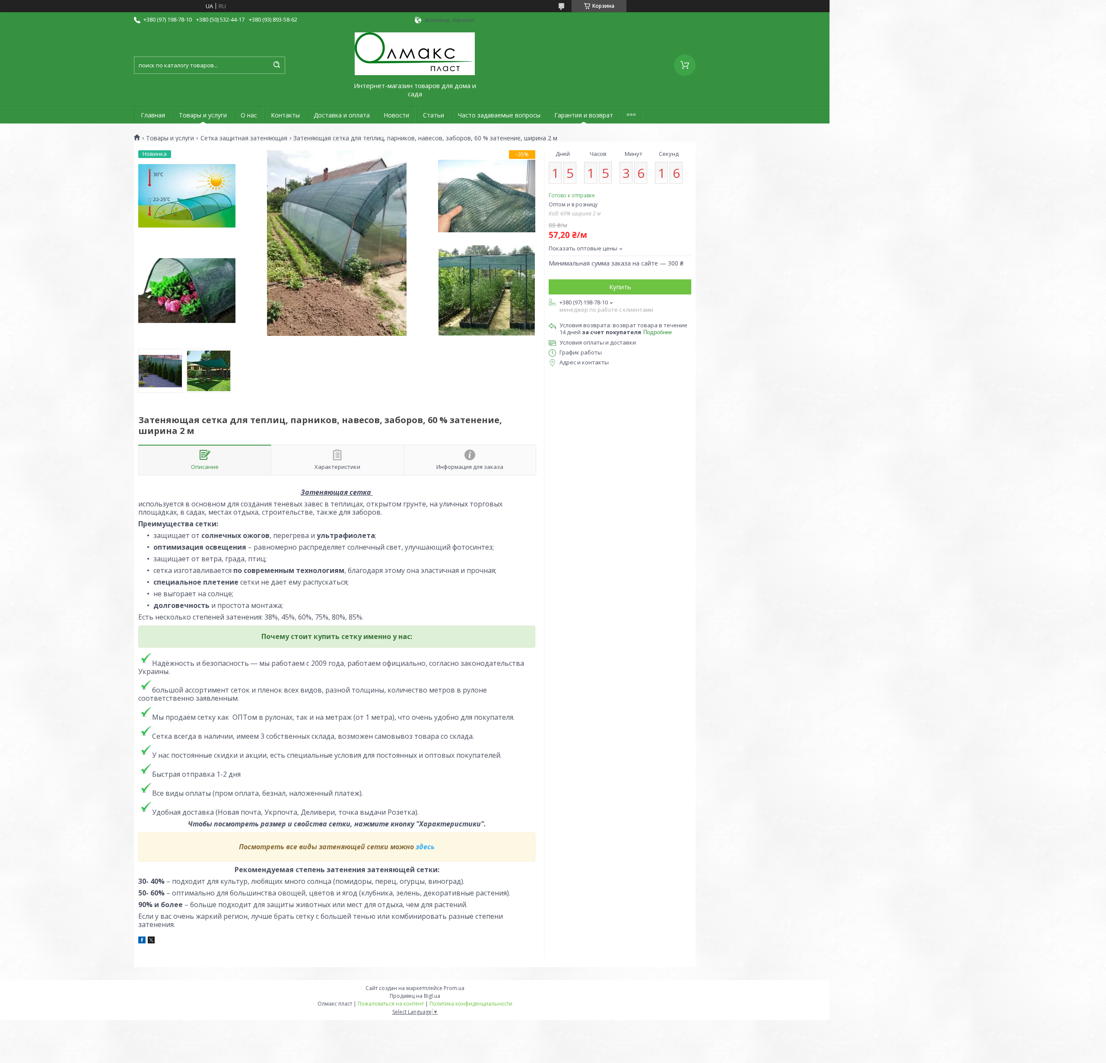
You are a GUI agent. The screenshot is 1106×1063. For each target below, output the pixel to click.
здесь (425, 846)
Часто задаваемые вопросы (499, 115)
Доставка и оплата (342, 115)
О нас (249, 115)
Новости (396, 115)
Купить (620, 286)
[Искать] (276, 65)
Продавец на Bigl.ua (415, 996)
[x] (151, 941)
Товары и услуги (203, 115)
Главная (153, 115)
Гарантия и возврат (583, 115)
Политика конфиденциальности (470, 1003)
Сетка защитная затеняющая (243, 138)
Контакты (285, 115)
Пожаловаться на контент (391, 1003)
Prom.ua (454, 988)
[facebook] (142, 941)
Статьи (433, 115)
